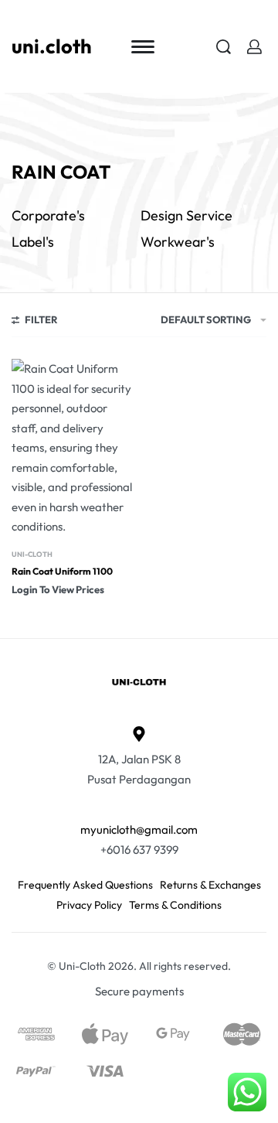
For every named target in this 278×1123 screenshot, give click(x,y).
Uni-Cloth (32, 554)
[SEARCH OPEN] (223, 47)
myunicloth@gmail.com (139, 829)
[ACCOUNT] (254, 47)
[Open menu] (143, 46)
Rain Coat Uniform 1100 (62, 571)
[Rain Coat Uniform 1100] (73, 448)
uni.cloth (52, 46)
